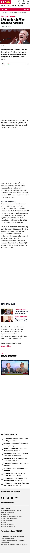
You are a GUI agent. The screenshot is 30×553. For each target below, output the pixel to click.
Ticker (3, 6)
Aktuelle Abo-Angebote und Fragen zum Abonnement (12, 542)
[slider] (9, 372)
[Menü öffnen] (28, 6)
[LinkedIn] (16, 498)
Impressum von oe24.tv (8, 526)
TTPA (2, 547)
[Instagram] (7, 498)
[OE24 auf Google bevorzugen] (28, 64)
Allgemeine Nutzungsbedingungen (11, 510)
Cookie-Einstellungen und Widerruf (11, 516)
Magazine (21, 6)
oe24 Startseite (5, 508)
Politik (4, 9)
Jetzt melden (6, 346)
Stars (14, 6)
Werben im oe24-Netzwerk (9, 518)
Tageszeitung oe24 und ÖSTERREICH (12, 531)
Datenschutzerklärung (7, 512)
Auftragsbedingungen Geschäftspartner (12, 537)
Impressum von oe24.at (8, 524)
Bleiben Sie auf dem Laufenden (10, 492)
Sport (9, 6)
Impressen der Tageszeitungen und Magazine (14, 545)
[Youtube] (12, 498)
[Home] (1, 12)
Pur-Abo (3, 522)
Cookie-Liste (5, 514)
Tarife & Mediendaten (7, 539)
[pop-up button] (23, 372)
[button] (3, 372)
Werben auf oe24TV (7, 520)
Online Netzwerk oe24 (7, 503)
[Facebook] (2, 498)
